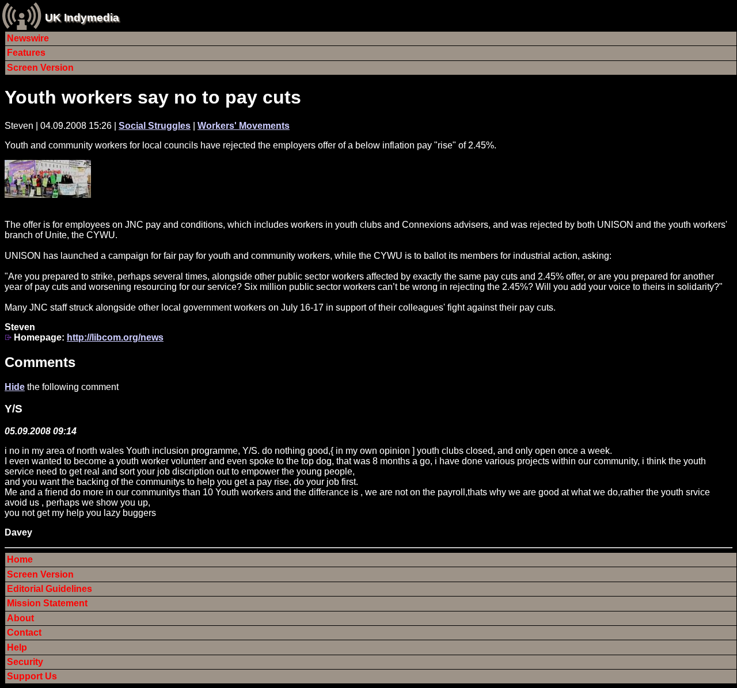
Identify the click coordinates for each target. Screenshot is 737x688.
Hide (15, 387)
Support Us (32, 676)
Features (26, 53)
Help (17, 647)
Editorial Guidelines (49, 589)
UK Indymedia (82, 18)
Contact (24, 632)
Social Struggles (155, 126)
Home (20, 559)
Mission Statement (47, 603)
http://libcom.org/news (115, 337)
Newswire (28, 38)
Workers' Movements (243, 126)
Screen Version (40, 67)
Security (25, 662)
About (20, 618)
